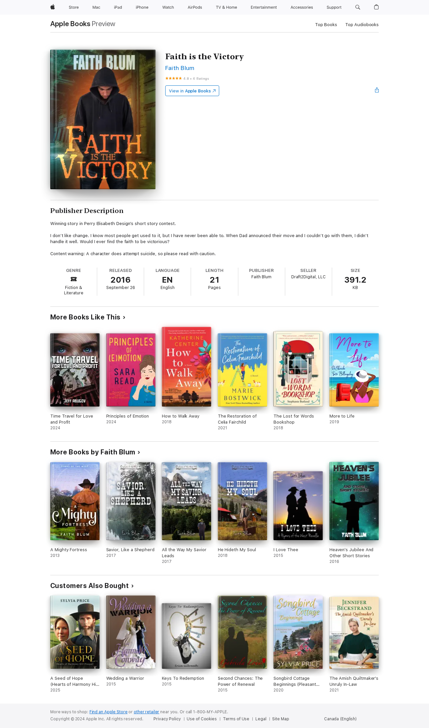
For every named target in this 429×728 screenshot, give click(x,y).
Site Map (280, 719)
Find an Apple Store (108, 712)
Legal (260, 719)
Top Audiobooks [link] (362, 24)
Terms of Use (236, 719)
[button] (358, 7)
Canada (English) (340, 719)
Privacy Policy (167, 719)
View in (190, 90)
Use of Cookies (202, 719)
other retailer (146, 712)
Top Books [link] (326, 24)
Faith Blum (179, 67)
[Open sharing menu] (377, 90)
